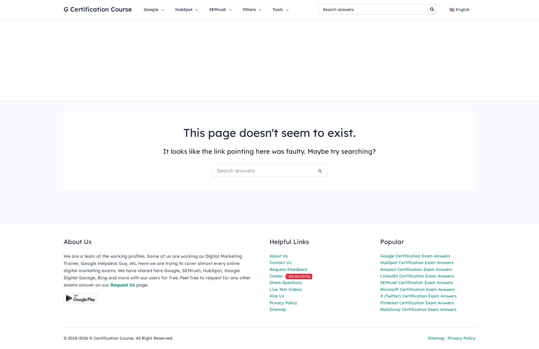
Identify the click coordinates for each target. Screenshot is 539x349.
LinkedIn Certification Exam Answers (417, 275)
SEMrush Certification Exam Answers (416, 282)
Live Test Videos (286, 289)
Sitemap (278, 309)
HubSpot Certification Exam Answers (416, 262)
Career (290, 275)
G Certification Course (98, 9)
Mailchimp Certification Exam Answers (418, 309)
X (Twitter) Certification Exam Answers (418, 295)
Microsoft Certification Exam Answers (417, 289)
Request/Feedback (288, 269)
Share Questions (286, 282)
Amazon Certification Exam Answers (416, 269)
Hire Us (277, 295)
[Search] (432, 9)
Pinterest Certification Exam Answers (417, 302)
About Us (279, 255)
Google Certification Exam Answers (415, 255)
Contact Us (280, 262)
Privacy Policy (283, 302)
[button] (161, 9)
